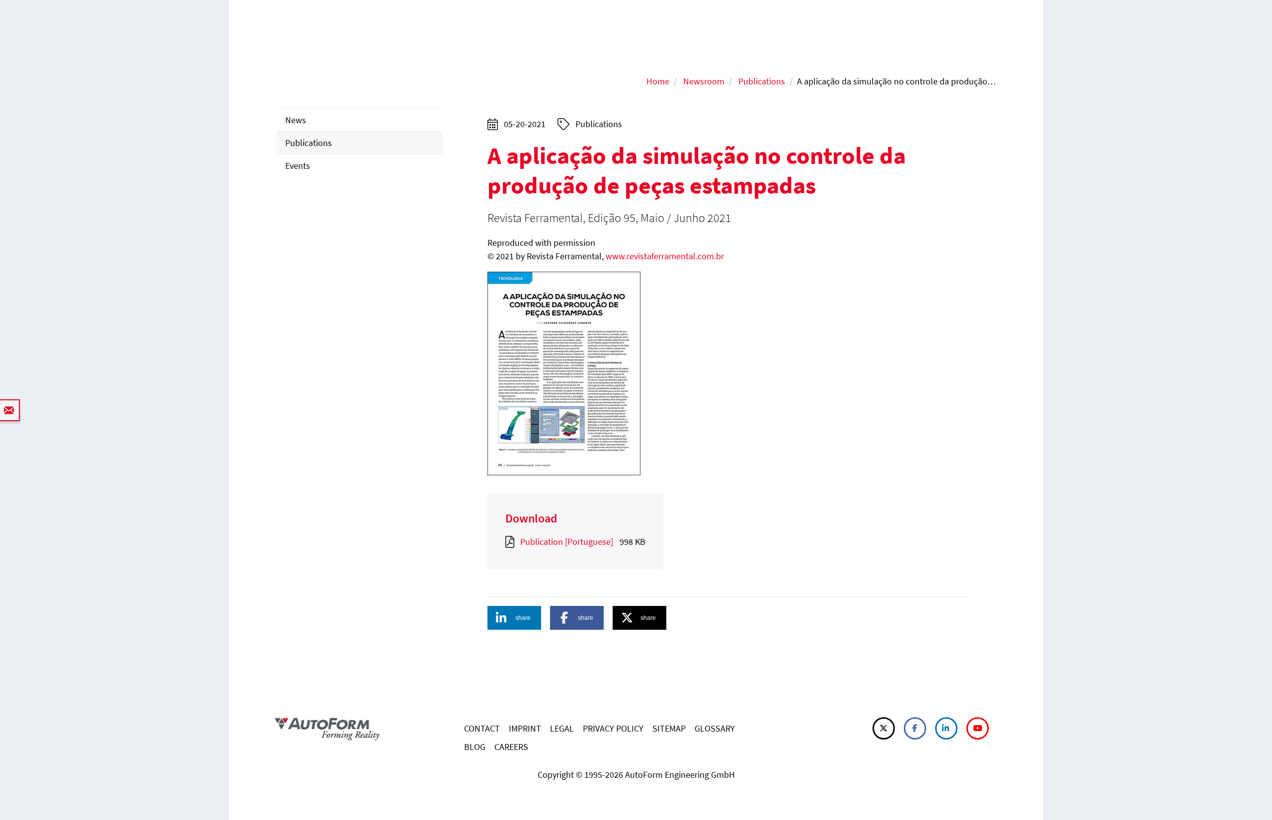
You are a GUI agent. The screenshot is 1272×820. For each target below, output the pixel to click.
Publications (761, 81)
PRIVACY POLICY (613, 728)
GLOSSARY (715, 728)
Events (297, 165)
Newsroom (703, 81)
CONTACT (482, 728)
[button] (514, 618)
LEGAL (562, 728)
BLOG (474, 746)
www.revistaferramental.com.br (665, 256)
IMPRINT (525, 728)
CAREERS (511, 746)
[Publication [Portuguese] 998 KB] (511, 541)
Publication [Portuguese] (566, 541)
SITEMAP (669, 728)
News (295, 120)
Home (657, 81)
